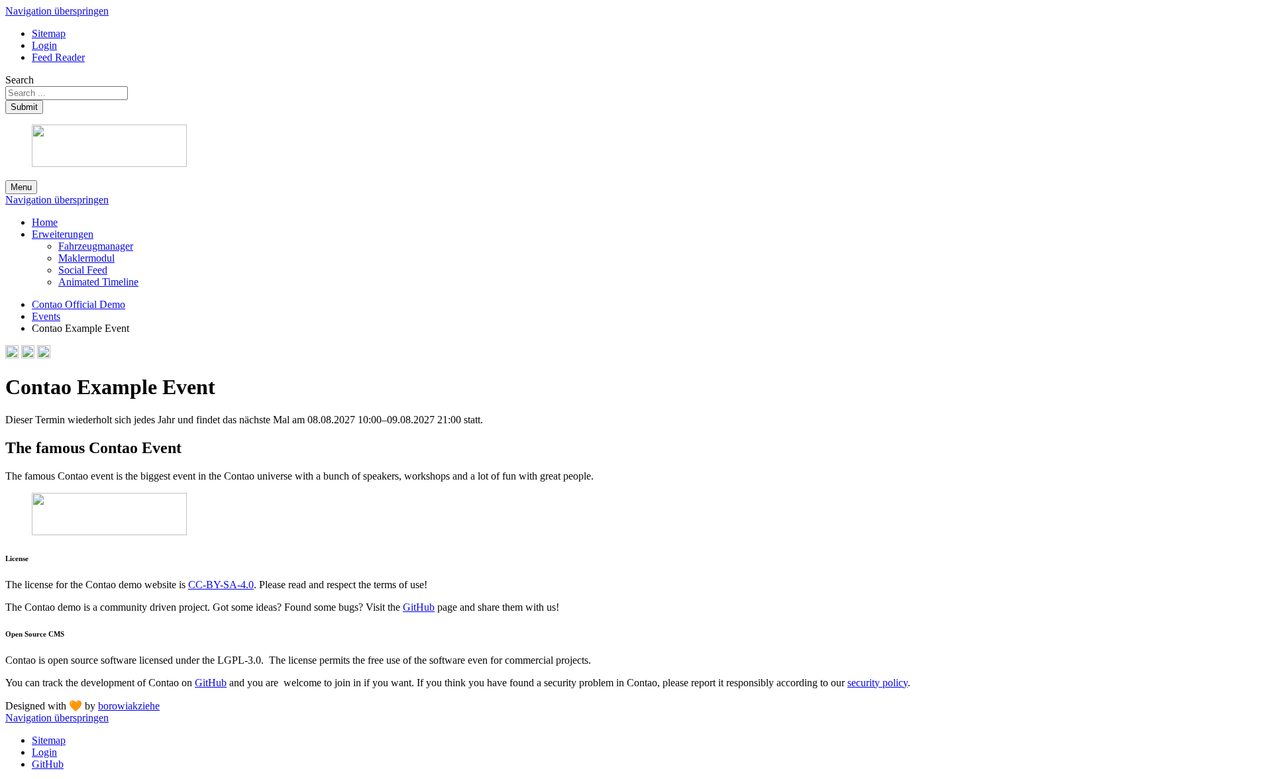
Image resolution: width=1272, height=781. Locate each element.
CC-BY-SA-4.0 (221, 584)
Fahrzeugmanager (95, 246)
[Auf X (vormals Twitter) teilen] (43, 354)
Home (45, 222)
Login (44, 45)
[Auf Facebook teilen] (27, 354)
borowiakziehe (129, 705)
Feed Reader (58, 57)
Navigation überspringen (57, 11)
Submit (24, 107)
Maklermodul (86, 258)
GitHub (419, 607)
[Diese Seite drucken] (12, 354)
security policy (877, 682)
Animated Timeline (98, 281)
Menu (21, 187)
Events (46, 316)
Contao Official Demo (78, 304)
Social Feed (82, 270)
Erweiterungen (62, 234)
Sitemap (49, 33)
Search (19, 79)
